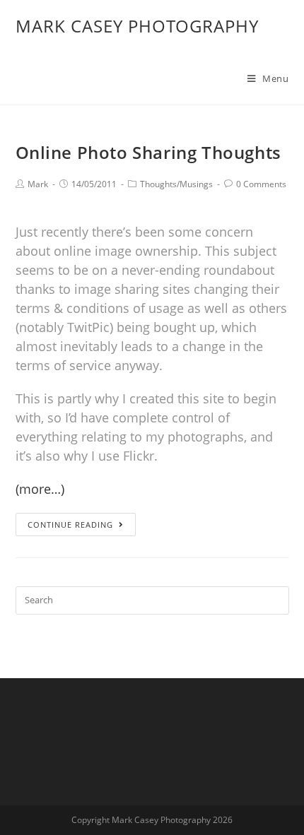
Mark (38, 184)
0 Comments (261, 184)
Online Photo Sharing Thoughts (148, 152)
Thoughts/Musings (176, 184)
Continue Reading (70, 524)
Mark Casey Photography (137, 25)
